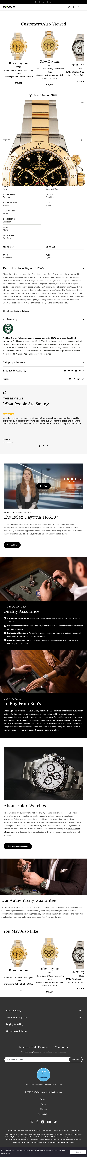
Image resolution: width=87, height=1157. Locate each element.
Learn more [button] (5, 1153)
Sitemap (43, 1109)
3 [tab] (47, 446)
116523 (6, 205)
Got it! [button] (78, 1152)
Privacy (43, 1099)
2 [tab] (43, 446)
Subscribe (75, 1060)
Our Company (13, 1010)
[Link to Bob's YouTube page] (49, 1122)
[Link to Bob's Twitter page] (32, 1122)
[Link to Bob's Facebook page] (37, 1122)
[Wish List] (82, 103)
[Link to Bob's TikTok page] (55, 1122)
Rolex (5, 189)
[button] (81, 139)
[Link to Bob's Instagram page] (42, 1122)
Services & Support (16, 1017)
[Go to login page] (73, 7)
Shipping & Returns (16, 1031)
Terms (43, 1104)
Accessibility (43, 1114)
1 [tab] (39, 446)
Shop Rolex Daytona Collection (16, 311)
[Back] (30, 95)
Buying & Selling (14, 1024)
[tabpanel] (43, 428)
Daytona (6, 197)
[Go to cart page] (78, 7)
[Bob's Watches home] (9, 7)
